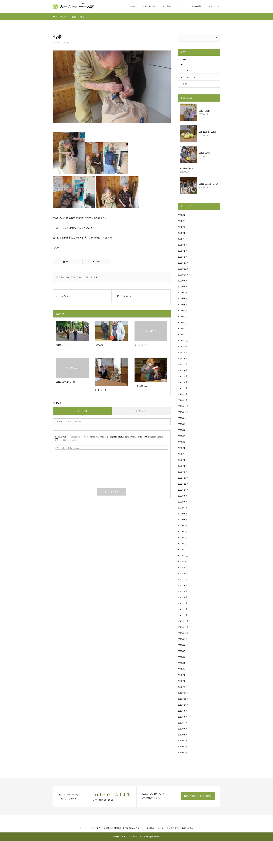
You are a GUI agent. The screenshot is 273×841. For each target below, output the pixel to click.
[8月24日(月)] (188, 112)
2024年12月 (183, 334)
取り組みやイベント (134, 828)
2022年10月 (183, 490)
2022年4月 (182, 526)
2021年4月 (182, 597)
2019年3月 (182, 747)
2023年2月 (182, 466)
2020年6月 (182, 657)
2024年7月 (182, 364)
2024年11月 (183, 340)
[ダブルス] (111, 331)
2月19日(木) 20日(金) (65, 382)
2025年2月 (182, 322)
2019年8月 (182, 717)
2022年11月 (183, 484)
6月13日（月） (62, 345)
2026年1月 (182, 257)
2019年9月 (182, 711)
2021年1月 (182, 615)
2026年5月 (182, 233)
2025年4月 (182, 310)
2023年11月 (183, 412)
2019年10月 (183, 705)
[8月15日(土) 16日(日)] (188, 185)
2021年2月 (182, 609)
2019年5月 (182, 735)
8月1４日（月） (142, 345)
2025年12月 (183, 263)
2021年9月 (182, 567)
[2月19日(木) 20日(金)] (72, 368)
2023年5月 (182, 448)
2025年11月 (183, 269)
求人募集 (167, 6)
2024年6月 (182, 370)
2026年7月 (182, 221)
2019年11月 (183, 699)
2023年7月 (182, 436)
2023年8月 (182, 430)
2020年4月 (182, 669)
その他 (66, 43)
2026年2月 (182, 251)
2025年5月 (182, 305)
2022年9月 (182, 496)
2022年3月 (182, 532)
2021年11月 (183, 555)
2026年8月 (182, 215)
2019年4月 (182, 741)
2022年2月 (182, 537)
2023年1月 (182, 472)
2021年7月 (182, 579)
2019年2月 (182, 753)
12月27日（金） (142, 386)
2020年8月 (182, 645)
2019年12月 (183, 693)
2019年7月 (182, 723)
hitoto (67, 277)
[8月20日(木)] (188, 154)
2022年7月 (182, 508)
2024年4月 (182, 382)
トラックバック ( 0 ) (141, 411)
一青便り (185, 84)
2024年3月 (182, 388)
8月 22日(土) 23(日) (208, 132)
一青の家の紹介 (149, 6)
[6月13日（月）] (72, 331)
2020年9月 (182, 639)
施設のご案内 (95, 828)
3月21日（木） (101, 390)
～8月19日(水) (186, 168)
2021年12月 (183, 549)
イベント (185, 70)
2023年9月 (182, 424)
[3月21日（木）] (111, 372)
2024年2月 (182, 394)
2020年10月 (183, 633)
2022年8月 (182, 502)
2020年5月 (182, 663)
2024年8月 (182, 358)
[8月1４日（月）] (151, 331)
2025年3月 (182, 316)
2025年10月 (183, 275)
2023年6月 (182, 442)
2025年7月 (182, 293)
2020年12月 (183, 621)
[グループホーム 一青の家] (74, 6)
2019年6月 (182, 729)
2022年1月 (182, 543)
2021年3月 (182, 603)
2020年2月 (182, 681)
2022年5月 (182, 520)
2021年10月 (183, 561)
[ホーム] (54, 16)
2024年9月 (182, 352)
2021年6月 (182, 585)
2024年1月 (182, 400)
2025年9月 (182, 281)
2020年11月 (183, 627)
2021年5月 (182, 591)
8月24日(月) (204, 111)
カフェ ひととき (188, 77)
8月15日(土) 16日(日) (208, 184)
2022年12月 (183, 478)
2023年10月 (183, 418)
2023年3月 (182, 460)
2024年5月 (182, 376)
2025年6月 (182, 299)
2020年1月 (182, 687)
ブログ (180, 6)
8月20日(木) (205, 153)
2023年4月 (182, 454)
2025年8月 (182, 287)
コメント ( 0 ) (82, 411)
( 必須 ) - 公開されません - (67, 448)
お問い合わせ (214, 6)
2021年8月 (182, 573)
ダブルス (99, 345)
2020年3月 (182, 675)
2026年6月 (182, 227)
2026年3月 (182, 245)
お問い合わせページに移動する (198, 796)
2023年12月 (183, 406)
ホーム (133, 6)
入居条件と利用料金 (113, 828)
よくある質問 (196, 6)
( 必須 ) (66, 440)
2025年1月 (182, 328)
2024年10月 (183, 346)
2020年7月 (182, 651)
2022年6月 (182, 514)
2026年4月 (182, 239)
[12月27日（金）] (151, 370)
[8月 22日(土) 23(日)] (188, 133)
